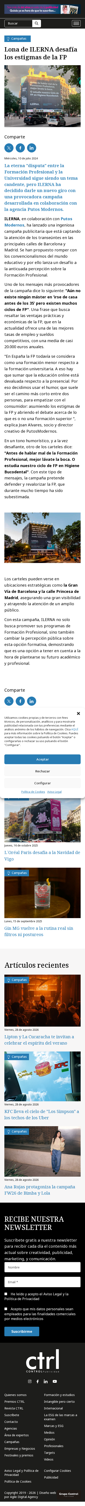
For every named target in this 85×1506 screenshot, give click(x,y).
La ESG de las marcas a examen (60, 1417)
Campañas (11, 1442)
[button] (78, 713)
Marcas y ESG (53, 1426)
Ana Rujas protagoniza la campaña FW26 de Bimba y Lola (39, 1190)
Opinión (49, 1439)
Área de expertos (16, 1435)
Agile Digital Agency (24, 1497)
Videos (48, 1459)
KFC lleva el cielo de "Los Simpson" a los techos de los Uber (41, 1114)
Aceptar (42, 759)
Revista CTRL (13, 1408)
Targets (49, 1453)
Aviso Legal (54, 792)
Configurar (42, 783)
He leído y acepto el (36, 1296)
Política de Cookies (33, 792)
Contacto (11, 1422)
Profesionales (53, 1446)
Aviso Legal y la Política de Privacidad (36, 1296)
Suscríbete (11, 1415)
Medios (49, 1432)
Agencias (10, 1428)
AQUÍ (74, 729)
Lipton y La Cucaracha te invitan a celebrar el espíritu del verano (39, 1040)
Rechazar (42, 771)
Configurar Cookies (57, 1471)
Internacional (53, 1408)
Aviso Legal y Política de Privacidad (21, 1473)
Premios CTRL (14, 1401)
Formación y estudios (59, 1395)
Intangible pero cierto (59, 1401)
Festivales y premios (18, 1455)
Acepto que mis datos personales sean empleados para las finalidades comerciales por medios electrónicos (40, 1314)
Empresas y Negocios (19, 1448)
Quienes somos (15, 1395)
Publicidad (51, 1477)
